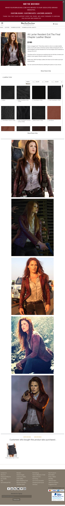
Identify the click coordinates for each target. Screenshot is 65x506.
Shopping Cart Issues (38, 482)
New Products (52, 473)
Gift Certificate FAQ (5, 482)
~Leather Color (7, 77)
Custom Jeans (17, 13)
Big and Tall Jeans (21, 482)
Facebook (8, 488)
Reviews (19, 473)
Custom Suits (30, 13)
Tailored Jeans (52, 480)
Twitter (15, 488)
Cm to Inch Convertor (38, 480)
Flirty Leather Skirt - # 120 (12, 458)
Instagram (24, 488)
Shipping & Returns (6, 476)
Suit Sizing (35, 478)
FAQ (2, 480)
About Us (3, 474)
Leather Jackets (44, 13)
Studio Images (20, 474)
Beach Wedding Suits (22, 480)
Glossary (34, 484)
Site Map (50, 478)
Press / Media (52, 476)
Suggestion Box (52, 484)
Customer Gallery (21, 476)
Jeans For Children (53, 482)
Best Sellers (51, 474)
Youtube (11, 488)
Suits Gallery (20, 478)
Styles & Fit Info (36, 476)
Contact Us (4, 473)
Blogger (18, 488)
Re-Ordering (35, 473)
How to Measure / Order (38, 474)
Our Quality (4, 478)
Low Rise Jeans (21, 484)
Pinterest (21, 488)
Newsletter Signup (16, 493)
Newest (28, 83)
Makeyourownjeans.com (58, 488)
